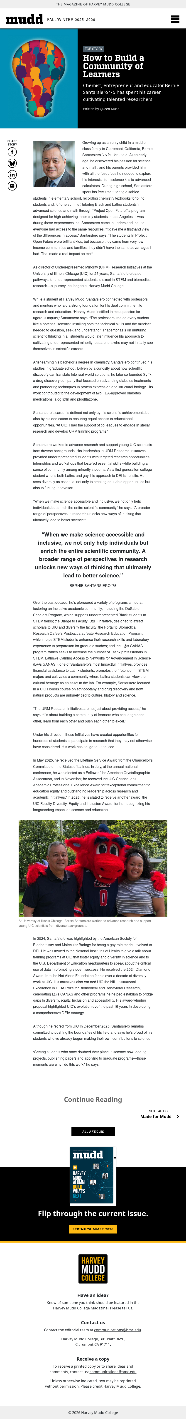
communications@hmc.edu (117, 1329)
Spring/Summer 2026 (93, 1229)
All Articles (93, 1131)
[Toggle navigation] (175, 19)
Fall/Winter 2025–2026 (71, 19)
